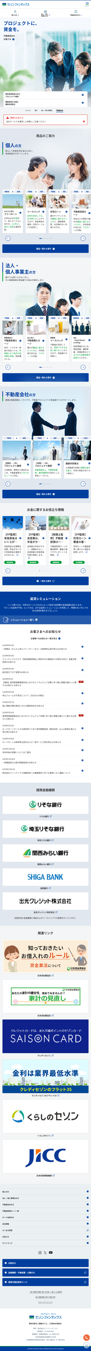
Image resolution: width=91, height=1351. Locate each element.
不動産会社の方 (8, 1204)
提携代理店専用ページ (17, 1282)
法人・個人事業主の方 (10, 1198)
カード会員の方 (8, 1217)
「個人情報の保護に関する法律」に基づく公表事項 (45, 1292)
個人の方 (5, 1191)
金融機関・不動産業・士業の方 (21, 1272)
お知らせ (5, 1236)
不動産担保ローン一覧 (10, 1211)
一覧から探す (45, 581)
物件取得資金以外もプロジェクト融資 (12, 95)
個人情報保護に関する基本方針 (45, 1297)
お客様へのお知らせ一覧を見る (44, 638)
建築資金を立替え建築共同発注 (12, 103)
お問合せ (12, 1263)
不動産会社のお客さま (9, 37)
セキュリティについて (45, 1302)
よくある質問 (7, 1230)
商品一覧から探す (43, 494)
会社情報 (5, 1224)
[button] (8, 238)
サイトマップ (7, 1243)
